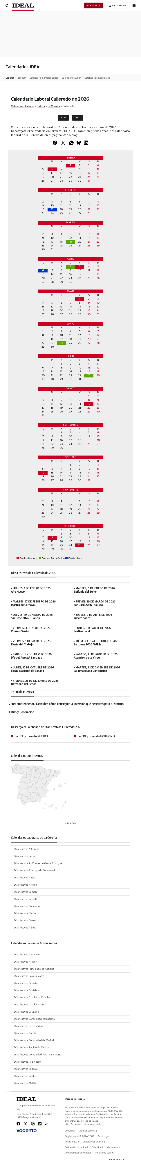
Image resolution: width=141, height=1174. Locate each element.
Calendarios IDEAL (24, 67)
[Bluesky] (79, 143)
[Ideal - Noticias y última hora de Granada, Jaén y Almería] (23, 5)
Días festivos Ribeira (25, 927)
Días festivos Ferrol (25, 856)
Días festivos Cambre (25, 892)
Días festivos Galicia (25, 1033)
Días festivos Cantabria (26, 990)
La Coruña (54, 106)
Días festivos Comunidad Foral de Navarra (37, 1054)
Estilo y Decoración (21, 712)
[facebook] (55, 143)
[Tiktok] (46, 1123)
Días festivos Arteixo (25, 885)
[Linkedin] (86, 143)
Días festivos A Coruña (26, 849)
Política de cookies (105, 1153)
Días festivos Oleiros (25, 920)
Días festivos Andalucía (27, 954)
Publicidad (97, 1147)
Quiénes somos (87, 1131)
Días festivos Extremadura (28, 1026)
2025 (63, 118)
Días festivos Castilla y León (29, 1004)
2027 (77, 118)
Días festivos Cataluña (26, 1012)
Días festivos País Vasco (27, 1062)
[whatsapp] (71, 143)
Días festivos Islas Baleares (29, 976)
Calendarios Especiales (97, 78)
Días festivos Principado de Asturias (34, 969)
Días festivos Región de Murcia (31, 1047)
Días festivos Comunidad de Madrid (34, 1040)
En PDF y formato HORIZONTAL (97, 736)
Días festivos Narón (25, 913)
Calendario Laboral (22, 106)
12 (43, 472)
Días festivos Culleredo (27, 906)
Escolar (22, 78)
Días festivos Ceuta (24, 1076)
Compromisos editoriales (78, 1153)
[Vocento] (27, 1130)
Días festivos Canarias (26, 983)
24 (61, 343)
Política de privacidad (76, 1147)
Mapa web (112, 1147)
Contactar (70, 1131)
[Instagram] (33, 1123)
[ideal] (26, 1099)
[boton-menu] (134, 5)
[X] (63, 143)
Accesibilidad (72, 1142)
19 (70, 242)
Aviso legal (103, 1136)
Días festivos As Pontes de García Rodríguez (39, 863)
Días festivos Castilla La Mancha (32, 997)
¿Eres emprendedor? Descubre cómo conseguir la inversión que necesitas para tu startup (66, 704)
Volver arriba (115, 1159)
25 (88, 375)
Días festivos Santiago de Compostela (35, 870)
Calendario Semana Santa (44, 78)
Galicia (41, 106)
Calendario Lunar (71, 78)
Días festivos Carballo (26, 899)
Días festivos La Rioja (26, 1069)
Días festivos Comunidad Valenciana (34, 1019)
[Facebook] (18, 1124)
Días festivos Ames (24, 877)
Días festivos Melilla (25, 1083)
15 (89, 404)
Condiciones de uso (93, 1142)
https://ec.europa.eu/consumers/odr (82, 1124)
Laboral (10, 78)
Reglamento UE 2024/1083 (79, 1136)
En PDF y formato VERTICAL (32, 736)
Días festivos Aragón (25, 962)
